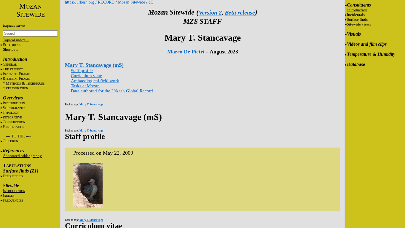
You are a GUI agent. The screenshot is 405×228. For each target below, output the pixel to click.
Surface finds (357, 19)
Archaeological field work (95, 80)
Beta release (240, 12)
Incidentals (356, 14)
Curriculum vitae (86, 75)
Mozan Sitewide (131, 2)
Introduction (357, 10)
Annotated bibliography (22, 155)
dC (151, 2)
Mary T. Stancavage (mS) (94, 65)
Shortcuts (10, 49)
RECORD (106, 2)
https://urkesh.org (79, 2)
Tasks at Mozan (85, 85)
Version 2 (210, 12)
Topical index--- (16, 40)
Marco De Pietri (185, 52)
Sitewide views (359, 24)
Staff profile (82, 70)
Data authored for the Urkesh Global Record (112, 90)
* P (15, 88)
